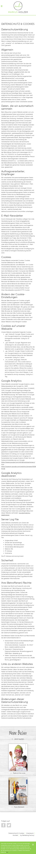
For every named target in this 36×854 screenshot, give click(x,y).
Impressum (30, 833)
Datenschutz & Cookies (16, 833)
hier (7, 852)
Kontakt (15, 835)
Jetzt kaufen (19, 739)
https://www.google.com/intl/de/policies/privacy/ (18, 462)
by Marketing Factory (27, 835)
